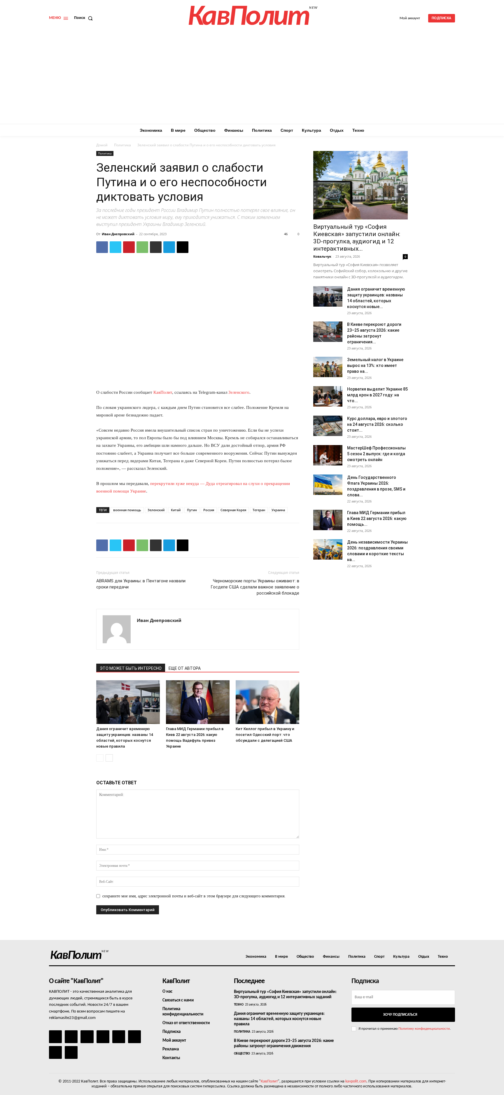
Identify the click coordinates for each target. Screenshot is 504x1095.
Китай (176, 510)
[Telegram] (169, 247)
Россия (208, 510)
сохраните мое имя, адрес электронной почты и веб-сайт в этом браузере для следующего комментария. (194, 896)
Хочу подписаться (400, 1015)
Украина (278, 510)
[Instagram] (71, 1036)
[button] (84, 18)
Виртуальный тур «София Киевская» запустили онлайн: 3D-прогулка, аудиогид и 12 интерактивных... (356, 237)
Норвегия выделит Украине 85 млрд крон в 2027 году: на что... (377, 395)
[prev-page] (100, 758)
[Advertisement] (252, 80)
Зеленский (156, 510)
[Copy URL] (182, 247)
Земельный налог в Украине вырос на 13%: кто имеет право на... (375, 365)
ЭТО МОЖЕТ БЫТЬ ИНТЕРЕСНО (131, 668)
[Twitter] (115, 247)
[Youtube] (71, 1052)
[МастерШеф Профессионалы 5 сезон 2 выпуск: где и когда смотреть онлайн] (327, 455)
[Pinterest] (129, 247)
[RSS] (103, 1036)
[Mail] (86, 1036)
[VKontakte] (55, 1052)
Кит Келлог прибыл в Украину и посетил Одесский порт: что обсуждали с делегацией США (265, 735)
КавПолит (162, 392)
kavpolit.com (355, 1081)
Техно (239, 1004)
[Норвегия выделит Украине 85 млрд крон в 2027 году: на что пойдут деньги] (327, 396)
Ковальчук (322, 256)
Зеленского (238, 392)
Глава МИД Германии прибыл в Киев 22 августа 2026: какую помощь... (377, 518)
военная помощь (127, 510)
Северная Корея (233, 510)
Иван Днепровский (118, 234)
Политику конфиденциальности (424, 1029)
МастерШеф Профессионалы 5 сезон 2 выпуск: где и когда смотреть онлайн (376, 454)
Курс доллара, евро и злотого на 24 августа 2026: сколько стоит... (377, 424)
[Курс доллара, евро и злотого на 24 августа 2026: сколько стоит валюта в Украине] (327, 426)
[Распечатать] (156, 247)
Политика (122, 145)
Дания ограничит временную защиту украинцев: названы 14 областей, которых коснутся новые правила (279, 1019)
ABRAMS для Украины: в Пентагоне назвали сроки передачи (141, 584)
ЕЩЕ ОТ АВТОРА (185, 668)
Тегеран (259, 510)
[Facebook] (102, 247)
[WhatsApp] (142, 247)
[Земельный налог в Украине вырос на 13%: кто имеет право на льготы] (327, 367)
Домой (102, 145)
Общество (242, 1053)
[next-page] (109, 758)
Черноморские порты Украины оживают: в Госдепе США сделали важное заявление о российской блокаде (255, 587)
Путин (192, 510)
